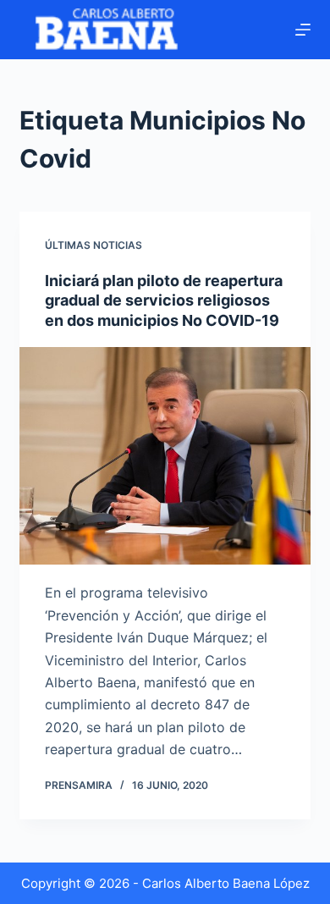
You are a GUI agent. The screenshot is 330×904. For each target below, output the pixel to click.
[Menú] (303, 29)
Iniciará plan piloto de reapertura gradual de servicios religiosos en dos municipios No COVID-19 (164, 300)
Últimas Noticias (93, 245)
